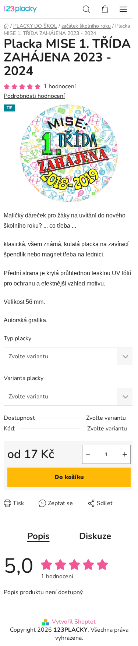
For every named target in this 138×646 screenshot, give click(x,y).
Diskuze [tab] (95, 536)
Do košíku (69, 477)
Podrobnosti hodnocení (34, 96)
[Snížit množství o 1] (87, 454)
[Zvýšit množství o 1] (124, 454)
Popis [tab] (38, 536)
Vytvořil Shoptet (74, 622)
